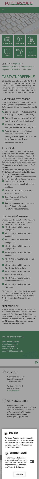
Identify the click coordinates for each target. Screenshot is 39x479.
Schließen (19, 474)
